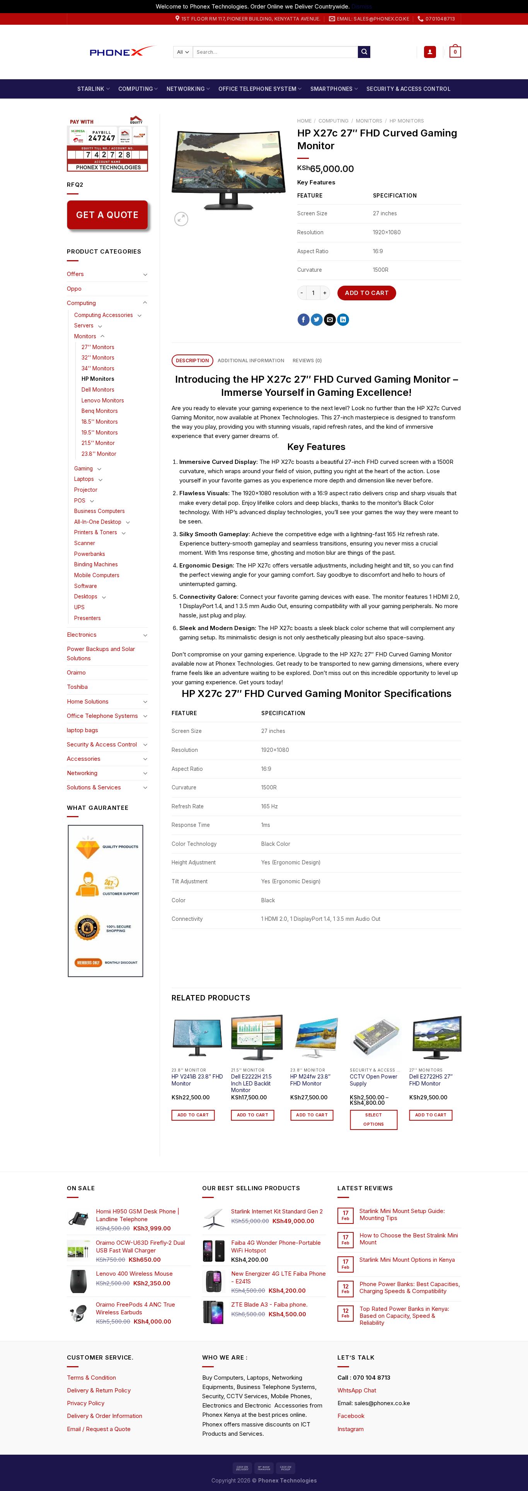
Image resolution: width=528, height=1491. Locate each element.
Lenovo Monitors (103, 400)
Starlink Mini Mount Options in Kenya (407, 1259)
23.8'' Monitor (99, 454)
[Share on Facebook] (304, 320)
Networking (186, 89)
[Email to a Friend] (330, 320)
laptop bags (82, 730)
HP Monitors (98, 379)
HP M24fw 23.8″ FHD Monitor (310, 1080)
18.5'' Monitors (100, 422)
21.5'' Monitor (98, 443)
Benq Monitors (100, 411)
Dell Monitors (98, 390)
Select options (373, 1120)
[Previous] (172, 1077)
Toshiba (77, 686)
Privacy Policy (85, 1403)
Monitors (85, 336)
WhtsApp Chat (356, 1390)
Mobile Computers (96, 575)
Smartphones (331, 89)
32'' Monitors (98, 357)
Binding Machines (96, 564)
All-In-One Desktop (97, 522)
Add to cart (367, 292)
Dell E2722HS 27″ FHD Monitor (431, 1080)
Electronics (82, 634)
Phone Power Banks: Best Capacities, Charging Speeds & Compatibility (409, 1288)
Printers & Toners (95, 532)
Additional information (251, 360)
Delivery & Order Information (104, 1415)
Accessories (83, 758)
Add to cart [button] (193, 1115)
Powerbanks (89, 554)
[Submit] (364, 52)
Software (85, 586)
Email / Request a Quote (99, 1429)
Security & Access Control (408, 89)
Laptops (84, 479)
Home (304, 121)
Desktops (85, 596)
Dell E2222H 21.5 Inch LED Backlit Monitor (251, 1083)
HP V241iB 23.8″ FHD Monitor (197, 1080)
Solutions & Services (94, 787)
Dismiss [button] (361, 6)
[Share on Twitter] (317, 320)
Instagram (350, 1429)
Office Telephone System (257, 89)
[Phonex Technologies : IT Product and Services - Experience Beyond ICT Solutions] (114, 52)
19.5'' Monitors (100, 432)
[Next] (461, 1077)
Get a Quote (107, 215)
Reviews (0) (307, 360)
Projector (85, 490)
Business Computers (99, 511)
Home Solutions (88, 701)
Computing (135, 89)
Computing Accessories (103, 315)
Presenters (87, 618)
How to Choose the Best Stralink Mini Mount (408, 1239)
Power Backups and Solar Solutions (101, 653)
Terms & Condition (91, 1377)
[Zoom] (181, 219)
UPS (79, 607)
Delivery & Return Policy (99, 1390)
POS (79, 501)
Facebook (350, 1415)
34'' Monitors (98, 368)
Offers (75, 274)
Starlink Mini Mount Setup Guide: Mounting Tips (402, 1215)
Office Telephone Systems (102, 715)
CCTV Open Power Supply (373, 1080)
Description (192, 360)
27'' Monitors (98, 347)
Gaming (83, 468)
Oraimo (76, 672)
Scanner (84, 543)
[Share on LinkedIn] (343, 320)
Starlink (90, 89)
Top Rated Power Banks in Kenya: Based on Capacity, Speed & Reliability (404, 1315)
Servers (84, 325)
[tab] (192, 360)
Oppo (74, 288)
